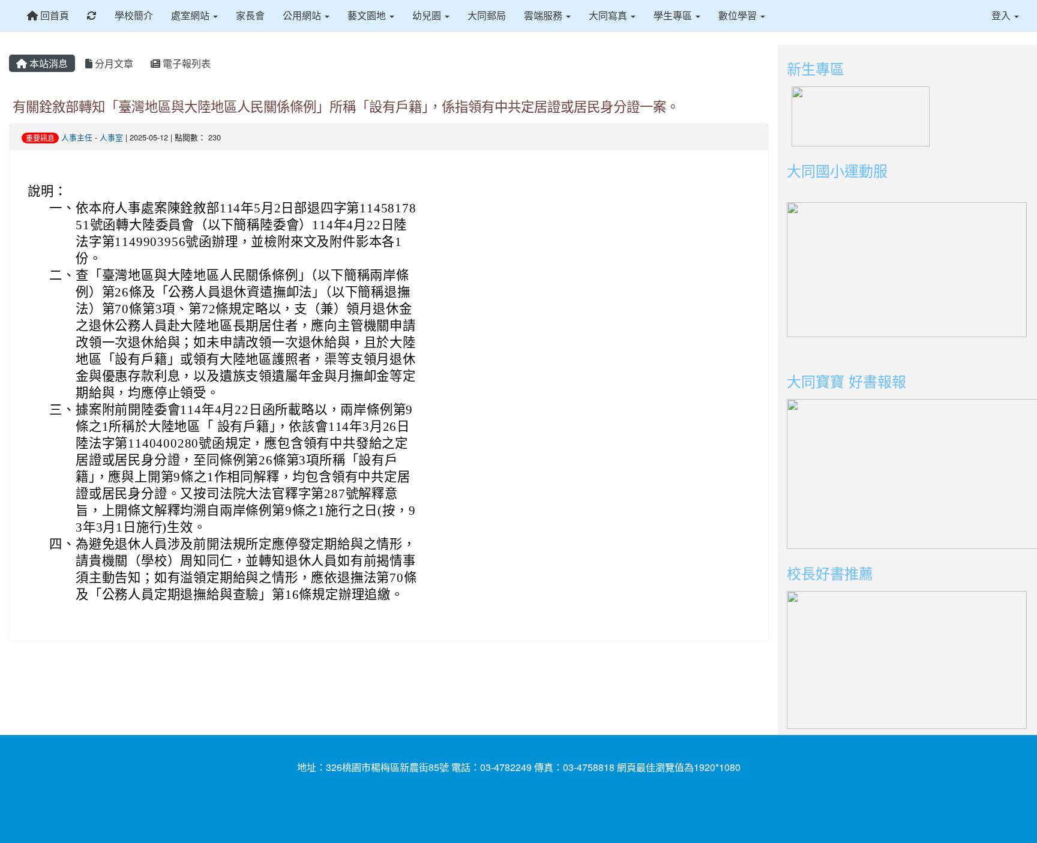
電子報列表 (185, 63)
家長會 (250, 15)
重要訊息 (40, 138)
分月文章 (112, 63)
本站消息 (47, 63)
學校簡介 (134, 15)
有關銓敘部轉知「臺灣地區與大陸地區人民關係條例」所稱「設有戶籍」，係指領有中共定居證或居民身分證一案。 (346, 105)
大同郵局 (486, 15)
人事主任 (76, 137)
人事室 (111, 137)
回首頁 (53, 15)
